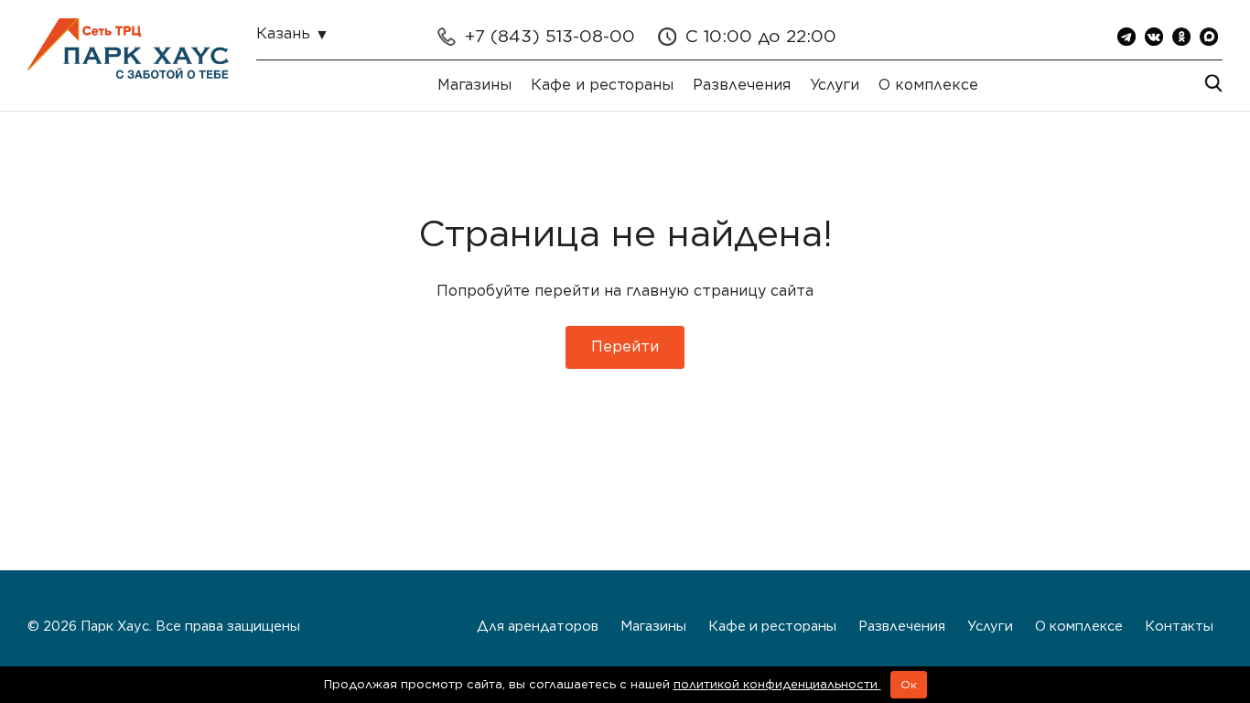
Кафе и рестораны (602, 84)
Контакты (1179, 625)
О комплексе (928, 84)
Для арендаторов (537, 625)
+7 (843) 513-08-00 (550, 36)
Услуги (834, 84)
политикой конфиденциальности (777, 684)
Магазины (474, 84)
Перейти (625, 346)
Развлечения (742, 84)
